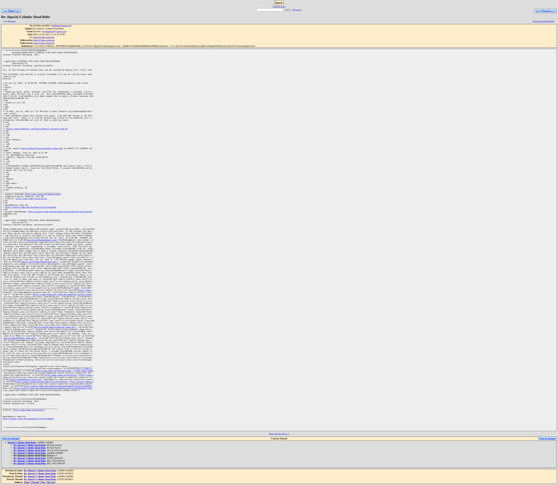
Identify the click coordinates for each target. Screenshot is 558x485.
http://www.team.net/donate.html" (54, 371)
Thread (545, 11)
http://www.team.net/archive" (61, 375)
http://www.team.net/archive (31, 198)
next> (17, 11)
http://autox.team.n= (81, 382)
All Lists (281, 7)
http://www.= (86, 375)
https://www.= (84, 290)
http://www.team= (84, 371)
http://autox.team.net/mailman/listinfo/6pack (30, 207)
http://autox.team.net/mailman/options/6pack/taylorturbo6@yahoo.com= (53, 388)
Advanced (297, 10)
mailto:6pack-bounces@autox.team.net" (55, 327)
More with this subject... (279, 434)
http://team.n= (84, 368)
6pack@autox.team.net (43, 37)
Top (274, 7)
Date (11, 11)
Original (550, 21)
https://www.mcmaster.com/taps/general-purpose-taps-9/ (37, 129)
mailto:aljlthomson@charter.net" (39, 262)
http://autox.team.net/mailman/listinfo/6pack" (42, 382)
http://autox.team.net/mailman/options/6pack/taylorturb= (60, 212)
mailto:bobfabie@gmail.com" (42, 240)
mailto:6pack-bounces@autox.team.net (41, 148)
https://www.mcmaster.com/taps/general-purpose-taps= (62, 294)
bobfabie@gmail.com (61, 25)
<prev (5, 11)
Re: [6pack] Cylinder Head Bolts (30, 445)
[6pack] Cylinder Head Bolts (22, 442)
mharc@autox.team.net (43, 40)
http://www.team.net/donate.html (43, 194)
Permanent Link (539, 21)
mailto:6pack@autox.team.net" (20, 338)
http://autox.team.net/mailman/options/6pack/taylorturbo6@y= (58, 386)
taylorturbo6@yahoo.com (54, 31)
